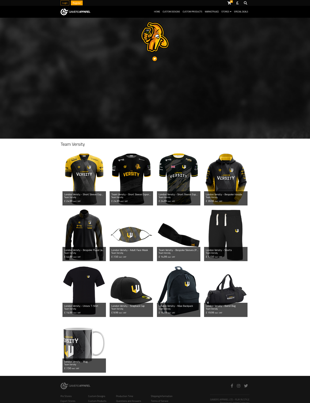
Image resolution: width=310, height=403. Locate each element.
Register (77, 3)
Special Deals (241, 11)
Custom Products (192, 11)
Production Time (124, 396)
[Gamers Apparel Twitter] (246, 386)
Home (157, 11)
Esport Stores (68, 401)
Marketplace (212, 11)
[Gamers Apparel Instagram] (238, 386)
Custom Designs (171, 11)
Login (64, 3)
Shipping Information (161, 396)
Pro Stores (66, 396)
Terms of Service (159, 401)
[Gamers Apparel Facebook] (232, 386)
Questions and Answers (128, 401)
